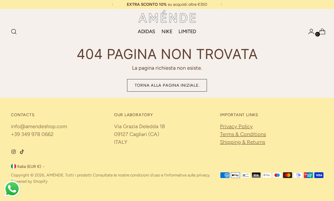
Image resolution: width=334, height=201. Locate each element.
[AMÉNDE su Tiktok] (22, 152)
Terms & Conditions (243, 134)
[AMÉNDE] (167, 16)
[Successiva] (221, 4)
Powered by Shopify (29, 181)
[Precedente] (112, 4)
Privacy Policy (236, 126)
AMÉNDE (54, 175)
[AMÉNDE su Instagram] (14, 152)
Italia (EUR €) (29, 166)
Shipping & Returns (242, 142)
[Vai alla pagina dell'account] (309, 31)
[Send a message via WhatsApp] (12, 188)
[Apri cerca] (14, 31)
